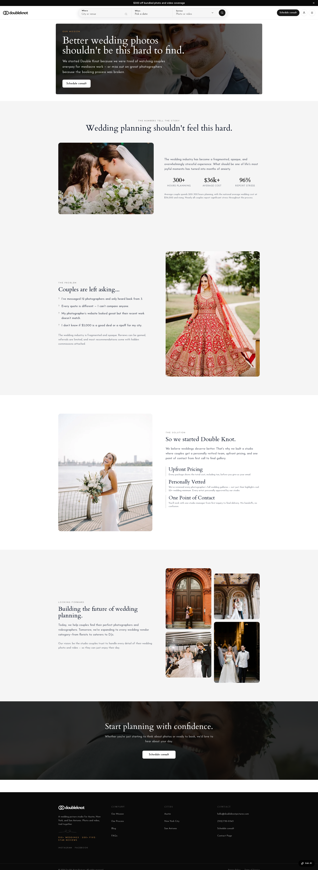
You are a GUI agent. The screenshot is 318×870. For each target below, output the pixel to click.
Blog (113, 828)
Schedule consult (288, 12)
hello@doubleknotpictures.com (233, 814)
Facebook (81, 848)
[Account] (304, 12)
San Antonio (170, 828)
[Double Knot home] (15, 12)
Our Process (117, 821)
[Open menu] (312, 12)
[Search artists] (222, 12)
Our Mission (117, 814)
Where (85, 11)
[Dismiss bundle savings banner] (314, 3)
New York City (171, 821)
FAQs (114, 836)
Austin (167, 814)
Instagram (65, 848)
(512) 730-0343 (225, 821)
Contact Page (224, 836)
